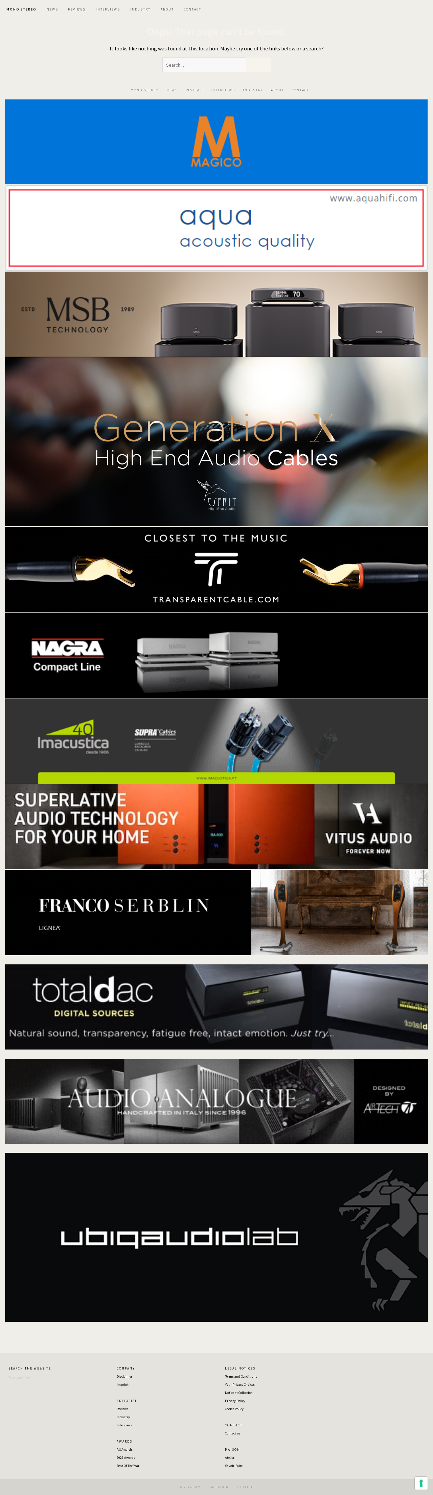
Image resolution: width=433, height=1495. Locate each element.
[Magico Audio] (216, 141)
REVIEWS (76, 9)
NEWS (52, 9)
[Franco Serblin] (216, 911)
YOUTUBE (245, 1487)
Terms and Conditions (241, 1376)
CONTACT (192, 9)
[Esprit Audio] (216, 441)
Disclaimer (124, 1376)
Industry (123, 1417)
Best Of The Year (128, 1466)
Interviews (124, 1425)
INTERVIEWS (108, 9)
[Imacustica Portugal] (216, 740)
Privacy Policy (235, 1401)
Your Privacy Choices (240, 1384)
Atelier (229, 1457)
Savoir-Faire (234, 1466)
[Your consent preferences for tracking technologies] (421, 1483)
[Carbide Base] (216, 1100)
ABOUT (167, 9)
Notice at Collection (239, 1392)
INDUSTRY (140, 9)
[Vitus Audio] (216, 826)
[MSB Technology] (216, 313)
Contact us (233, 1433)
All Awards (125, 1449)
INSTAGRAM (189, 1487)
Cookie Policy (234, 1409)
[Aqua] (216, 227)
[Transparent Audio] (216, 569)
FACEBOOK (219, 1487)
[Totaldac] (216, 1006)
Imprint (123, 1384)
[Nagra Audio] (216, 654)
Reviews (122, 1409)
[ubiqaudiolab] (216, 1236)
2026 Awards (126, 1457)
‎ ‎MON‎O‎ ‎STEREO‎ (21, 9)
